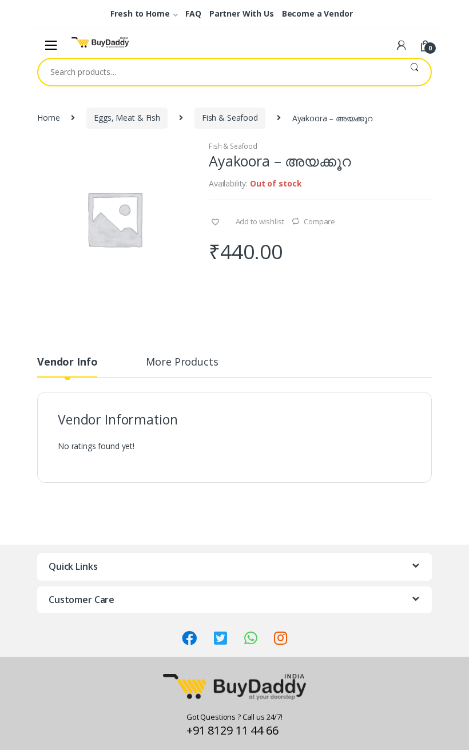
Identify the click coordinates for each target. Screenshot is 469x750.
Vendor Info (67, 362)
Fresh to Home (139, 13)
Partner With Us (241, 13)
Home (48, 117)
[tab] (67, 366)
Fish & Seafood (230, 117)
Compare (319, 221)
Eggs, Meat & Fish (127, 117)
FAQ (193, 13)
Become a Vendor (317, 13)
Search (414, 72)
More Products (182, 362)
